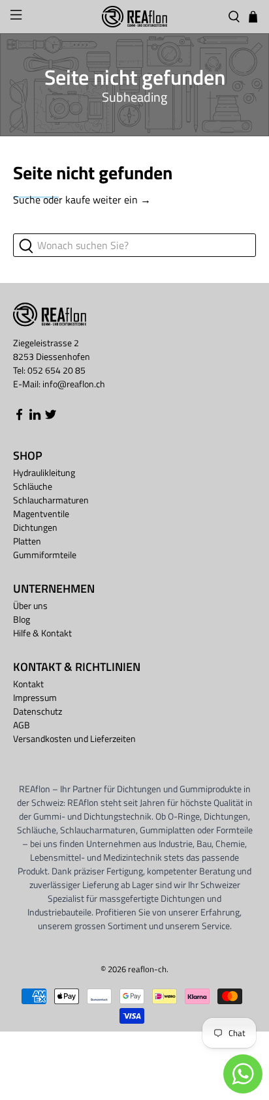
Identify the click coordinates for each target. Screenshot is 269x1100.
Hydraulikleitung (44, 472)
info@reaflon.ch (73, 384)
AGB (21, 725)
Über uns (30, 605)
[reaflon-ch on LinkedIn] (35, 417)
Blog (21, 619)
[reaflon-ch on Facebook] (19, 417)
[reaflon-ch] (134, 16)
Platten (27, 541)
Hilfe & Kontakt (42, 633)
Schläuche (32, 486)
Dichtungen (35, 527)
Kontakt (28, 684)
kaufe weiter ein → (108, 199)
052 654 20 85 (56, 370)
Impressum (35, 697)
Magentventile (41, 513)
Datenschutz (37, 711)
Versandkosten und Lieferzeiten (74, 738)
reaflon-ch (147, 968)
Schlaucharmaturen (51, 500)
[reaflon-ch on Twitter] (50, 417)
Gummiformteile (44, 554)
